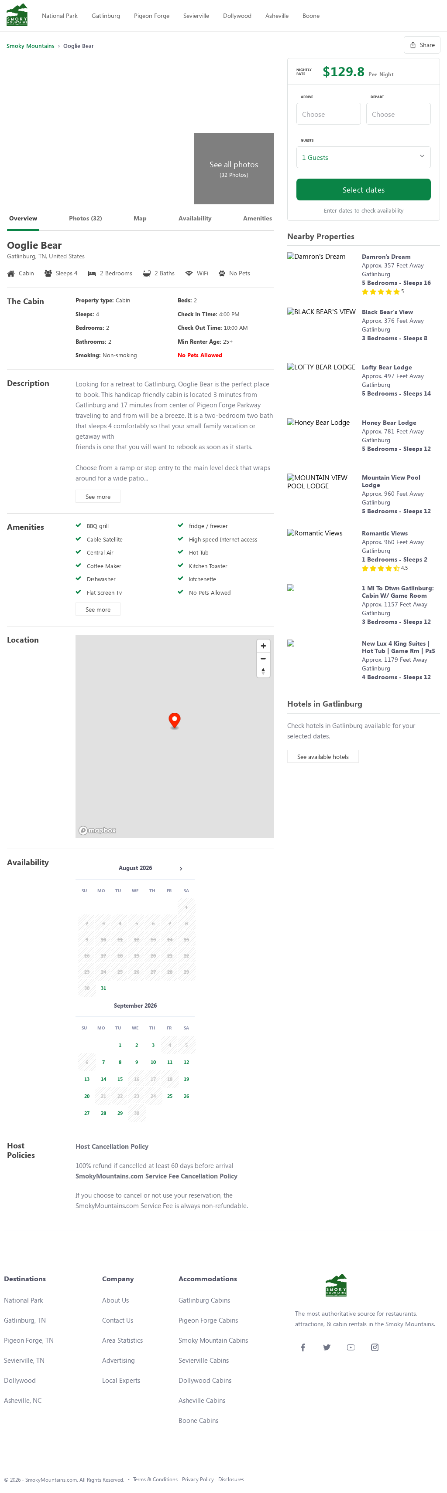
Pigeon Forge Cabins (208, 1320)
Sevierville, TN (24, 1360)
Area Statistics (122, 1340)
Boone (311, 15)
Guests (307, 140)
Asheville (277, 15)
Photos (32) (85, 218)
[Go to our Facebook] (302, 1347)
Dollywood (237, 15)
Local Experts (121, 1380)
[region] (175, 736)
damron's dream (386, 256)
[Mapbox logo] (97, 831)
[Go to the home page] (17, 15)
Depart (377, 96)
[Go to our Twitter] (326, 1347)
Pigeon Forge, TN (29, 1340)
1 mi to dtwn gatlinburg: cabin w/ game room (398, 591)
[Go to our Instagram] (374, 1347)
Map (140, 218)
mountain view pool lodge (391, 481)
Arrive (307, 96)
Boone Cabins (198, 1420)
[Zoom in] (263, 646)
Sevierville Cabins (204, 1360)
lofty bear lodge (387, 367)
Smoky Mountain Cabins (213, 1340)
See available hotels (323, 756)
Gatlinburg (106, 15)
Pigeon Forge (151, 15)
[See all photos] (99, 131)
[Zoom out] (263, 658)
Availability (195, 218)
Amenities (257, 218)
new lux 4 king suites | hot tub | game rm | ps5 (398, 647)
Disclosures (231, 1479)
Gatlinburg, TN (25, 1320)
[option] (102, 987)
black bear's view (387, 311)
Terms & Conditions (155, 1479)
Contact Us (117, 1320)
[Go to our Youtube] (350, 1347)
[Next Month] (180, 868)
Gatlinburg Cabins (204, 1300)
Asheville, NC (22, 1400)
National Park (60, 15)
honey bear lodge (389, 422)
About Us (115, 1300)
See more (98, 496)
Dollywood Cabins (205, 1380)
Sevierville (196, 15)
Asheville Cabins (202, 1400)
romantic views (385, 533)
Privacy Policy (198, 1479)
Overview (23, 218)
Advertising (118, 1360)
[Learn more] (322, 275)
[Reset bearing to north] (263, 671)
